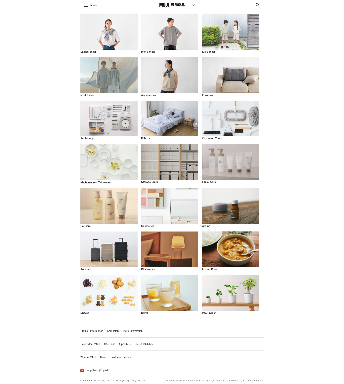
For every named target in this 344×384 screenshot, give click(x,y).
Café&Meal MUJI (90, 344)
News (103, 357)
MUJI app (109, 344)
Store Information (133, 330)
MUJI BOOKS (144, 344)
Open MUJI (125, 344)
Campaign (113, 330)
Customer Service (120, 357)
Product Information (91, 330)
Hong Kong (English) (97, 370)
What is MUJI (88, 357)
